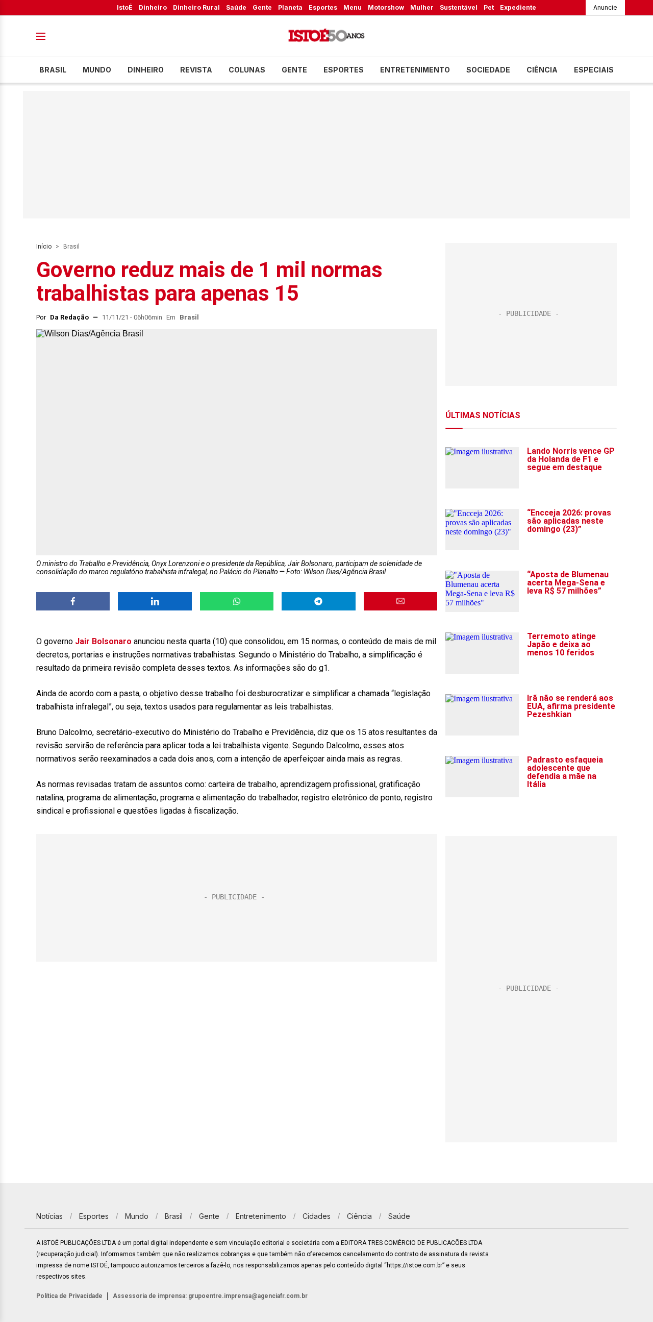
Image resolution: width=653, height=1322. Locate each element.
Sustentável (459, 7)
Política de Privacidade (69, 1296)
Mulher (422, 7)
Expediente (518, 7)
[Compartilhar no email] (400, 601)
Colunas (247, 69)
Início (44, 246)
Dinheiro (153, 7)
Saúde (236, 7)
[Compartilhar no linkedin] (154, 601)
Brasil (52, 69)
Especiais (594, 69)
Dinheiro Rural (196, 7)
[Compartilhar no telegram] (318, 601)
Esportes (323, 7)
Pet (489, 7)
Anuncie (605, 7)
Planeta (290, 7)
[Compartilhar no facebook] (73, 601)
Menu (352, 7)
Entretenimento (415, 69)
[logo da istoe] (326, 36)
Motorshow (386, 7)
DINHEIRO (146, 69)
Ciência (542, 69)
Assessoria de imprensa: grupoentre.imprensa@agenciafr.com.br (210, 1296)
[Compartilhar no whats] (236, 601)
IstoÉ (125, 7)
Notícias (49, 1216)
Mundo (97, 69)
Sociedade (488, 69)
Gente (262, 7)
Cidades (317, 1216)
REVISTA (196, 69)
